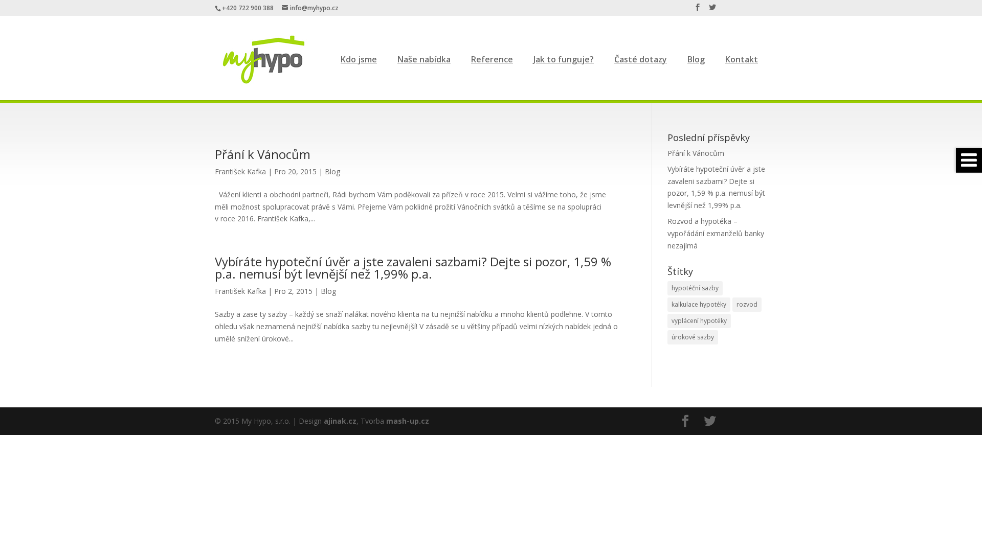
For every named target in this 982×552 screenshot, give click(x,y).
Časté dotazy (640, 59)
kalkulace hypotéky (699, 304)
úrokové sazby (693, 337)
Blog (696, 59)
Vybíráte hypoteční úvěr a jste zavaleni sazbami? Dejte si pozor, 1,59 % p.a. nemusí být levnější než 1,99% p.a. (413, 267)
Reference (492, 59)
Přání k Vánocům (262, 154)
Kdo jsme (359, 59)
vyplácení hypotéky (699, 320)
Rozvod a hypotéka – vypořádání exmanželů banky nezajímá (715, 233)
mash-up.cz (407, 421)
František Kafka (240, 171)
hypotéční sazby (695, 288)
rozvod (746, 304)
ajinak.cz (340, 421)
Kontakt (741, 59)
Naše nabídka (424, 59)
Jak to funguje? (563, 59)
